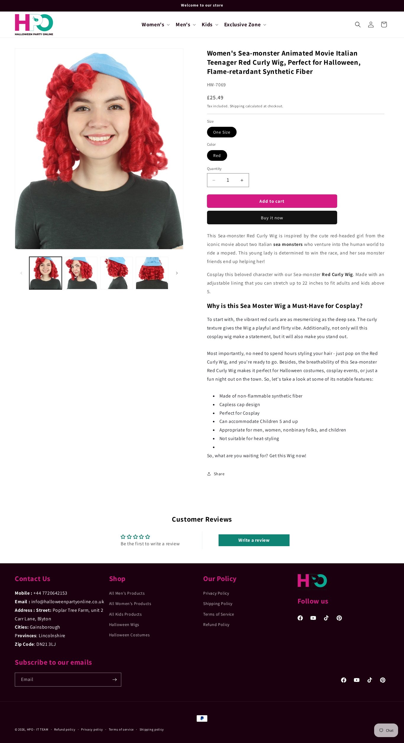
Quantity (214, 168)
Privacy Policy (216, 593)
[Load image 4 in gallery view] (152, 273)
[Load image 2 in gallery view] (81, 273)
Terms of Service (218, 614)
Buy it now (272, 217)
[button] (155, 24)
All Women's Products (130, 603)
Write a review (253, 540)
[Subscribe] (114, 680)
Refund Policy (216, 624)
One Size (221, 132)
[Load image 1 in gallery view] (45, 273)
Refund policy (64, 729)
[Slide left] (21, 273)
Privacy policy (92, 729)
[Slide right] (176, 273)
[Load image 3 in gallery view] (116, 273)
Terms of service (121, 729)
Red (217, 155)
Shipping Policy (217, 603)
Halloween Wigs (124, 624)
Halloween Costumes (129, 634)
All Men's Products (127, 593)
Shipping (237, 106)
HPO (30, 729)
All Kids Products (125, 614)
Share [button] (219, 473)
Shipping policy (152, 729)
